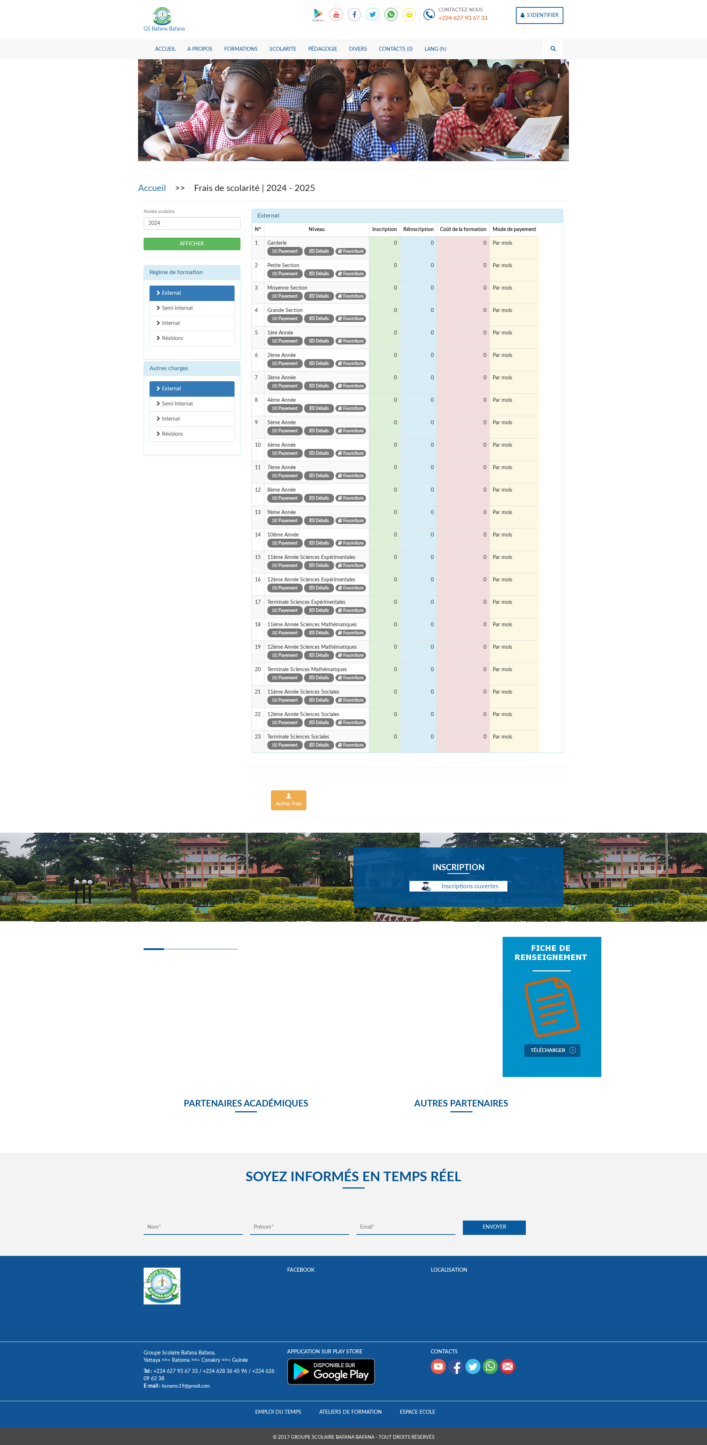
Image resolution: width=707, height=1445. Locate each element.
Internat (170, 323)
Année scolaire (159, 211)
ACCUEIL (165, 49)
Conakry (210, 1360)
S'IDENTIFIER (542, 15)
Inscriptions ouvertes (469, 886)
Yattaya (152, 1360)
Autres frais (289, 804)
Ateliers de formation (350, 1412)
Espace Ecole (417, 1412)
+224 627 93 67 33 (463, 18)
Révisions (172, 338)
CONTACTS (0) (396, 49)
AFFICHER (192, 244)
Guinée (240, 1360)
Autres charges (169, 368)
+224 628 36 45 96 (225, 1371)
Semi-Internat (177, 308)
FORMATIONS (241, 49)
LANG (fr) (435, 49)
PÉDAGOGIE (322, 49)
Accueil (153, 188)
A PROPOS (199, 49)
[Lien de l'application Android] (318, 14)
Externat (171, 293)
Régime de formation (176, 272)
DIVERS (358, 49)
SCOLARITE (283, 49)
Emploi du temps (278, 1412)
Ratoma (181, 1360)
